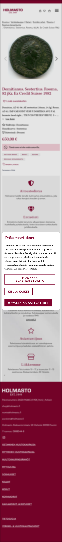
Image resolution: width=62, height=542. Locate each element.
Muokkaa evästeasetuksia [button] (30, 279)
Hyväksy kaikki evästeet (28, 302)
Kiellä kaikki (18, 291)
